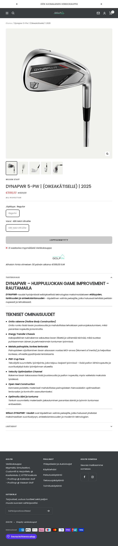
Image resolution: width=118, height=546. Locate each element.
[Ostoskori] (110, 13)
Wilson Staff (13, 179)
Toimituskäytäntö (52, 485)
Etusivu (9, 23)
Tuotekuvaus (13, 277)
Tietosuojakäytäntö (53, 480)
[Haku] (13, 13)
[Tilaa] (48, 511)
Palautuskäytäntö (52, 474)
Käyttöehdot (49, 469)
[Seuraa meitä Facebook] (84, 477)
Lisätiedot (11, 426)
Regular (12, 213)
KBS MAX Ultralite (17, 227)
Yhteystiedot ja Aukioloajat (57, 463)
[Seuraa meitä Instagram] (92, 477)
